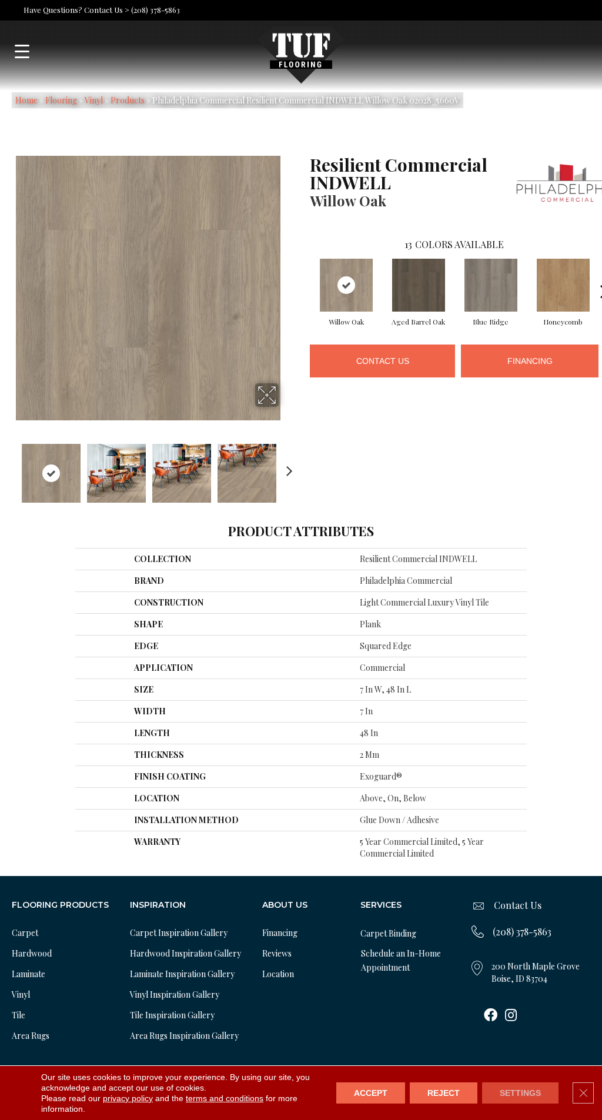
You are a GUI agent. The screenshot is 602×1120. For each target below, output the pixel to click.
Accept (370, 1093)
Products (128, 100)
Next (286, 467)
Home (26, 100)
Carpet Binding (388, 933)
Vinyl (94, 100)
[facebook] (490, 1016)
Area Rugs (30, 1035)
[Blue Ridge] (490, 285)
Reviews (277, 953)
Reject (443, 1093)
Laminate (28, 973)
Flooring (61, 100)
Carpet (25, 932)
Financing (530, 361)
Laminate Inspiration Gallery (182, 973)
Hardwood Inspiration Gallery (185, 953)
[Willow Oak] (346, 285)
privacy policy (128, 1098)
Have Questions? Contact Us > (76, 10)
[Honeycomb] (563, 285)
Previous (9, 467)
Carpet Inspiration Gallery (179, 932)
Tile (18, 1015)
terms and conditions (224, 1098)
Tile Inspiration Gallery (172, 1015)
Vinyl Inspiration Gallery (174, 994)
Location (278, 973)
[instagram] (511, 1016)
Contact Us (382, 361)
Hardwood (32, 953)
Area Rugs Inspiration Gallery (184, 1035)
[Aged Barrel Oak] (418, 285)
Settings (520, 1093)
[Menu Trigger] (22, 51)
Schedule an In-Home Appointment (401, 960)
